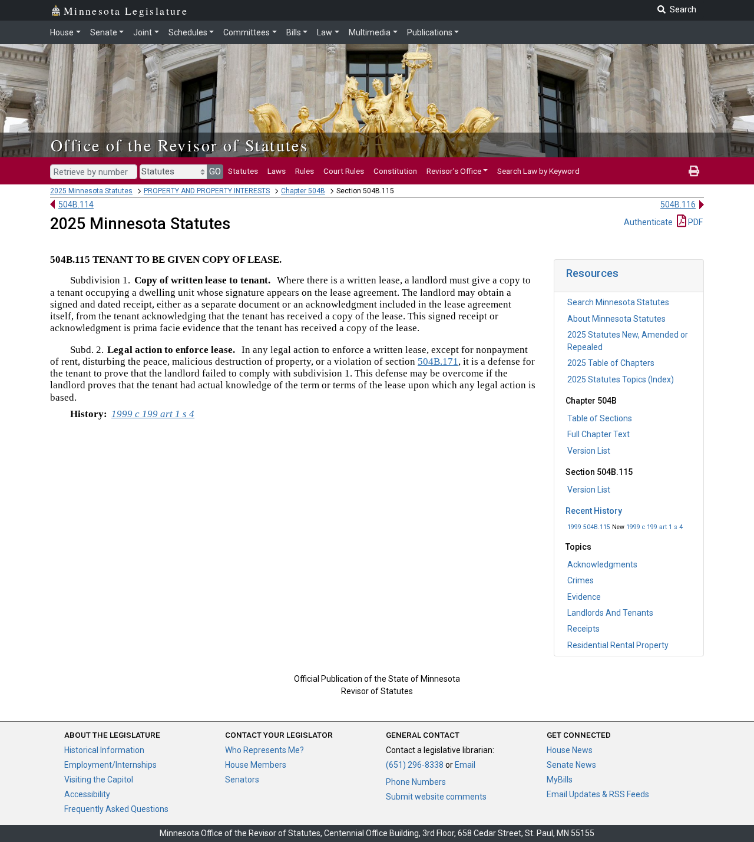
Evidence (584, 597)
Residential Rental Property (618, 645)
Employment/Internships (110, 765)
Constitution (395, 171)
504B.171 (438, 361)
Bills (293, 32)
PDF (694, 222)
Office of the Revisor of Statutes (179, 145)
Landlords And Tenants (610, 613)
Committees (246, 32)
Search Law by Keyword (538, 171)
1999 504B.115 (588, 527)
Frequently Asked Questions (116, 809)
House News (570, 750)
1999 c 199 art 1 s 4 (654, 527)
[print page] (694, 171)
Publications (429, 32)
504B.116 (678, 204)
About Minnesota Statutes (616, 318)
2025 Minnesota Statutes (91, 191)
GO (215, 171)
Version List (588, 450)
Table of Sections (599, 418)
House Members (255, 765)
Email (465, 765)
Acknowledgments (602, 564)
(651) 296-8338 (415, 765)
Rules (304, 171)
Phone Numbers (416, 782)
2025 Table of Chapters (610, 363)
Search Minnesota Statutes (618, 302)
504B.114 (76, 204)
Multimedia (370, 32)
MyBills (560, 779)
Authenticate (648, 222)
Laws (276, 171)
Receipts (583, 628)
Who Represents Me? (264, 750)
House (62, 32)
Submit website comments (436, 796)
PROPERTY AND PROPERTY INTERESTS (207, 191)
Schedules (187, 32)
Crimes (580, 580)
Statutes (243, 171)
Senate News (571, 765)
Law (324, 32)
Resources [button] (592, 273)
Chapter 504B (303, 191)
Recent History (594, 511)
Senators (242, 779)
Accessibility (87, 794)
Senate (103, 32)
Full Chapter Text (598, 434)
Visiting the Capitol (98, 779)
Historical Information (104, 750)
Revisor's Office (453, 171)
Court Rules (343, 171)
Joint (142, 32)
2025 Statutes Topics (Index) (620, 379)
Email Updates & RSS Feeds (598, 794)
